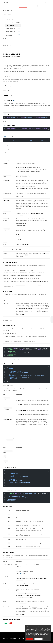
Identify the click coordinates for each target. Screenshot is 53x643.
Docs (12, 2)
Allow (4, 569)
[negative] (10, 623)
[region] (26, 117)
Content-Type (6, 589)
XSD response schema (7, 338)
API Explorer (33, 89)
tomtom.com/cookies (30, 635)
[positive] (5, 623)
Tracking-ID (38, 310)
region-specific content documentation (30, 171)
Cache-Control (6, 576)
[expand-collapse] (49, 5)
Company (9, 634)
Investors (20, 634)
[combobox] (43, 5)
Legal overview (13, 638)
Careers (4, 634)
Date (4, 601)
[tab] (23, 6)
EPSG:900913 (38, 180)
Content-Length (7, 583)
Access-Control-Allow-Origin (9, 564)
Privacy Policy (5, 638)
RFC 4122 (18, 310)
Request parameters (20, 105)
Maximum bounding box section (23, 186)
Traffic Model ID (42, 75)
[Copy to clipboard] (48, 117)
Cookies (18, 638)
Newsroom (15, 634)
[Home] (6, 2)
